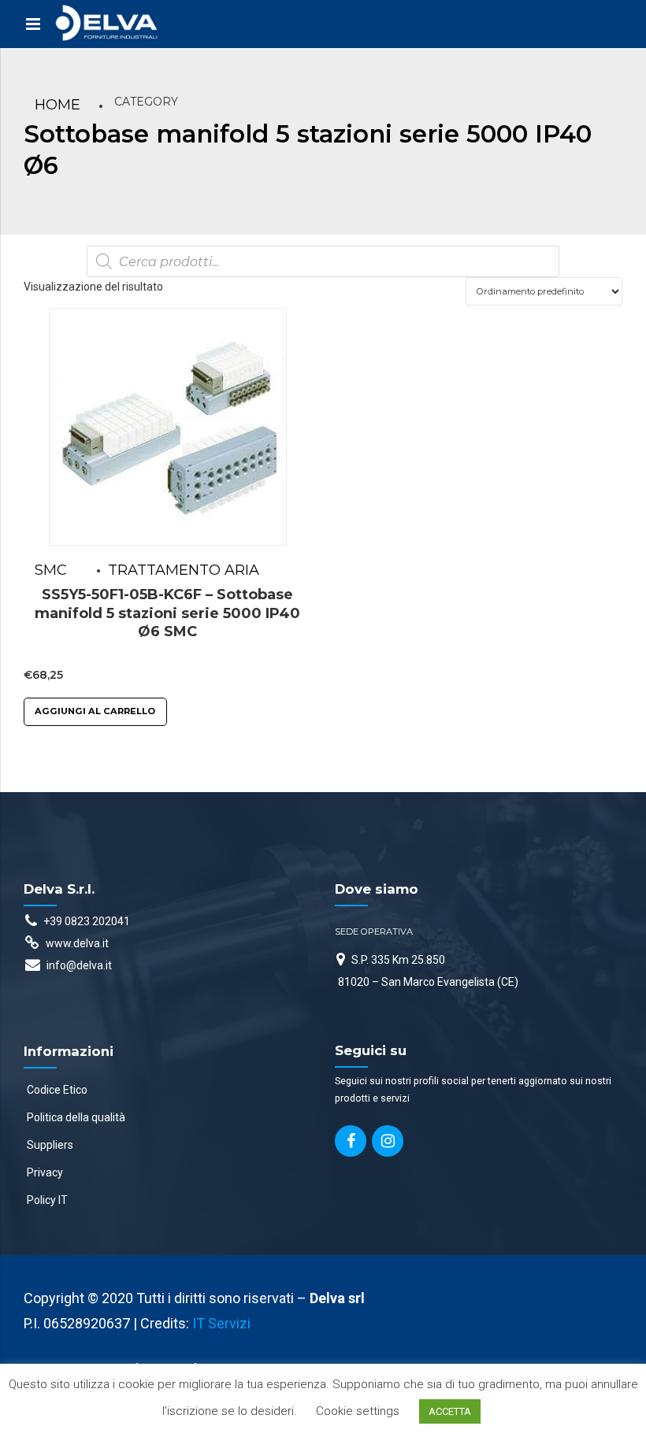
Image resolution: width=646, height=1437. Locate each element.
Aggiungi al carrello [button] (95, 711)
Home (57, 104)
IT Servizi (221, 1323)
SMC (51, 570)
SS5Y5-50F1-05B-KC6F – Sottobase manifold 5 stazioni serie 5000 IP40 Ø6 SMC (167, 613)
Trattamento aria (183, 570)
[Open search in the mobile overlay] (323, 261)
